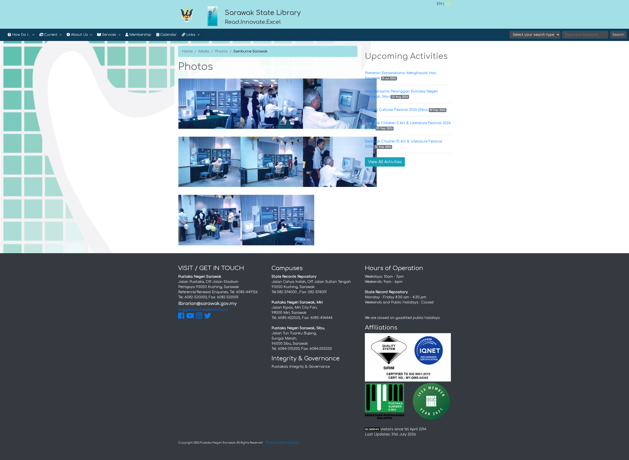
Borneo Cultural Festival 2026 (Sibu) (396, 110)
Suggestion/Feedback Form (203, 310)
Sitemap (293, 442)
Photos (221, 51)
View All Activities (385, 162)
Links (190, 35)
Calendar (168, 35)
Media (203, 51)
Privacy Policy (275, 442)
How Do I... (20, 35)
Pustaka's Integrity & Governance (301, 366)
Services (108, 35)
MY (448, 4)
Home (187, 51)
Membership (139, 35)
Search (618, 35)
